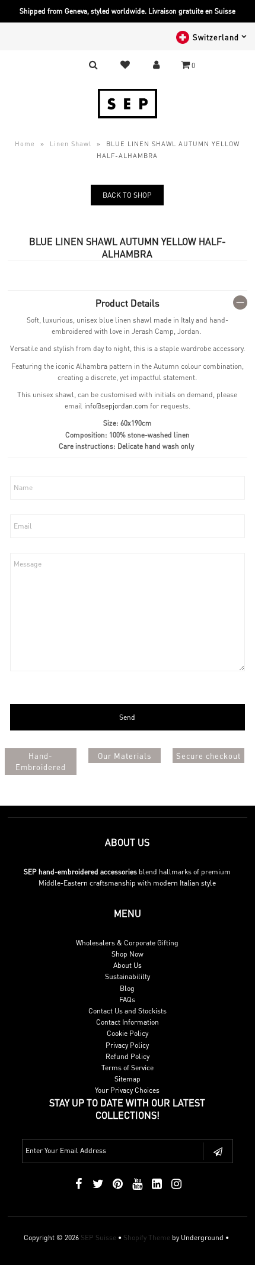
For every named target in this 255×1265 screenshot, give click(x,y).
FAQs (127, 999)
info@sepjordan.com (116, 405)
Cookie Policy (127, 1033)
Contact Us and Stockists (127, 1010)
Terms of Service (127, 1067)
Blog (127, 988)
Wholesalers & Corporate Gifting (127, 942)
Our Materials (124, 756)
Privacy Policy (127, 1045)
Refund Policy (127, 1056)
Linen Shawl (70, 144)
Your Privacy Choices (127, 1090)
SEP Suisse (98, 1237)
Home (25, 144)
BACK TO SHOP (127, 195)
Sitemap (127, 1078)
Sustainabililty (127, 976)
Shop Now (127, 953)
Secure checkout (208, 756)
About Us (127, 965)
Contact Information (127, 1022)
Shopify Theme (146, 1237)
